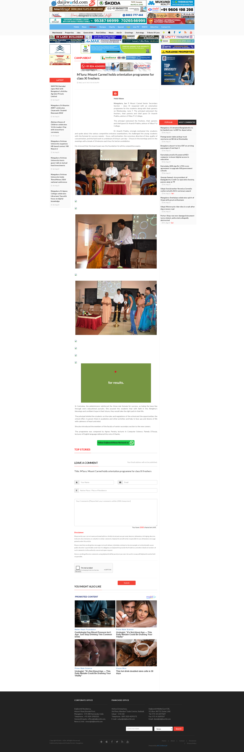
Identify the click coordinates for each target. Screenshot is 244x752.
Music (111, 33)
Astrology (140, 33)
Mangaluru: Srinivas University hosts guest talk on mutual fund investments (59, 161)
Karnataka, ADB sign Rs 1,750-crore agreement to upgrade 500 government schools (176, 168)
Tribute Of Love (153, 33)
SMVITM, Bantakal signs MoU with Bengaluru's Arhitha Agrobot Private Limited (59, 91)
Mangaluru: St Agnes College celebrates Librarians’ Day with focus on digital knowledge (59, 196)
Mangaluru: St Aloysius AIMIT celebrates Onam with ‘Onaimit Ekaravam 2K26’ (60, 109)
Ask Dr (119, 33)
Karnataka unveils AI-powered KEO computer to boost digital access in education (175, 157)
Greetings (129, 33)
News (84, 27)
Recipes (103, 27)
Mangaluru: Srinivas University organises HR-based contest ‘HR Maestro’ (60, 145)
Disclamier (192, 741)
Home (164, 741)
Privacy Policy (191, 743)
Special (121, 27)
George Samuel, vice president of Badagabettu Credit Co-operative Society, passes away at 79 (177, 179)
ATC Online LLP (162, 746)
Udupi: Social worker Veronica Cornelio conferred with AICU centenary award (176, 190)
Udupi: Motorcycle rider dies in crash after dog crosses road (178, 208)
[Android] (163, 32)
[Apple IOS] (169, 32)
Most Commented (187, 122)
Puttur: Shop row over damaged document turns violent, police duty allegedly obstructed (177, 218)
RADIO (144, 27)
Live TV (136, 27)
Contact (182, 741)
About (173, 741)
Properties (69, 33)
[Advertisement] (94, 114)
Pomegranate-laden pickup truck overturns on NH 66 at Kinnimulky (174, 138)
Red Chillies (101, 33)
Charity (112, 27)
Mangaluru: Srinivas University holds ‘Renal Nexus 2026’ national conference (59, 178)
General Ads (88, 33)
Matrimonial (57, 33)
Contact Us (165, 27)
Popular (168, 122)
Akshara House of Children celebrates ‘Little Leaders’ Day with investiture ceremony (59, 127)
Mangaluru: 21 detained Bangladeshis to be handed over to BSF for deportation (177, 129)
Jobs (78, 33)
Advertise (154, 27)
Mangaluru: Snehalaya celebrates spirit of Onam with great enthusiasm (177, 199)
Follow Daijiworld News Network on (114, 443)
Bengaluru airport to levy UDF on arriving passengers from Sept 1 (177, 147)
